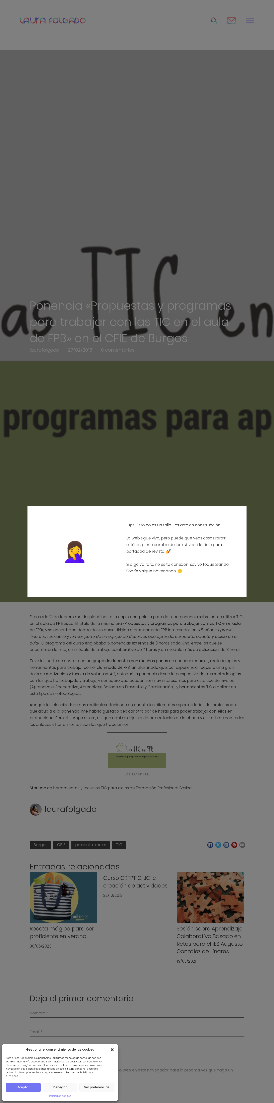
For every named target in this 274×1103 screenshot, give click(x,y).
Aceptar (23, 1087)
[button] (112, 1050)
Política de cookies (60, 1096)
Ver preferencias (97, 1087)
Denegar (60, 1087)
